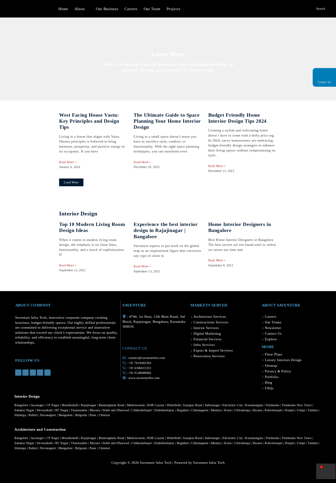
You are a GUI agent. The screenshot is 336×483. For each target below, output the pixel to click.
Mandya (217, 410)
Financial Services (206, 339)
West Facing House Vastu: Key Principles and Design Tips (89, 121)
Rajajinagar (89, 405)
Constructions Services (210, 322)
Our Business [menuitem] (107, 9)
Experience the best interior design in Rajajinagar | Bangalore (166, 230)
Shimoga (20, 415)
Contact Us (324, 82)
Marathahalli (70, 405)
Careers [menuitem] (130, 9)
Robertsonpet (274, 410)
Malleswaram (136, 405)
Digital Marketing (206, 333)
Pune (93, 415)
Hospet (290, 410)
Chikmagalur (200, 410)
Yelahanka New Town (297, 405)
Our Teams (272, 322)
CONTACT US (134, 348)
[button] (88, 9)
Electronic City (233, 405)
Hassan (258, 410)
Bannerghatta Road (112, 405)
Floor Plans (273, 354)
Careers (270, 316)
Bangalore (21, 405)
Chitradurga (242, 410)
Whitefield (174, 405)
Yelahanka (272, 405)
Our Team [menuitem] (152, 9)
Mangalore (66, 415)
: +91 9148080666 (138, 372)
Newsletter (272, 328)
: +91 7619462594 (138, 363)
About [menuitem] (79, 9)
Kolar (228, 410)
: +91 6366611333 (138, 368)
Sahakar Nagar (24, 410)
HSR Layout (156, 405)
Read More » (68, 162)
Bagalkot (183, 410)
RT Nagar (62, 410)
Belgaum (81, 415)
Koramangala (254, 405)
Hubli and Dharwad (116, 410)
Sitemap (270, 366)
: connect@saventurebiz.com (145, 358)
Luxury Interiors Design (283, 360)
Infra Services (203, 345)
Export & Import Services (212, 350)
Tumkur (313, 410)
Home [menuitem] (63, 9)
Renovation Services (208, 356)
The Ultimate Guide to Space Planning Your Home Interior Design (167, 121)
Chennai (104, 415)
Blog (268, 382)
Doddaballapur (164, 410)
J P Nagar (53, 405)
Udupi (301, 410)
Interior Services (205, 328)
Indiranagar (213, 405)
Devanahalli (45, 410)
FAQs (268, 388)
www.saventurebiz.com (144, 378)
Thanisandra (79, 410)
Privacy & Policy (277, 371)
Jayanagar (38, 405)
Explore (270, 339)
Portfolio (271, 377)
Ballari (33, 415)
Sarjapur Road (193, 405)
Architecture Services (209, 316)
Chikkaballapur (142, 410)
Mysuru (95, 410)
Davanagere (48, 415)
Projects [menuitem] (173, 9)
